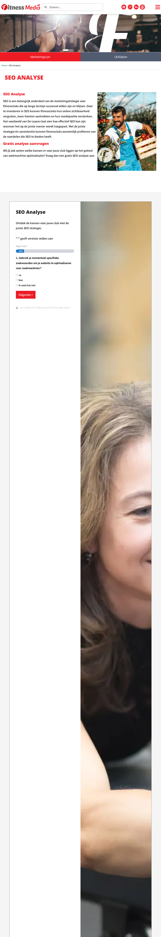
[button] (158, 7)
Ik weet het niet (27, 285)
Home (4, 65)
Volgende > (26, 295)
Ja (20, 275)
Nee (21, 280)
